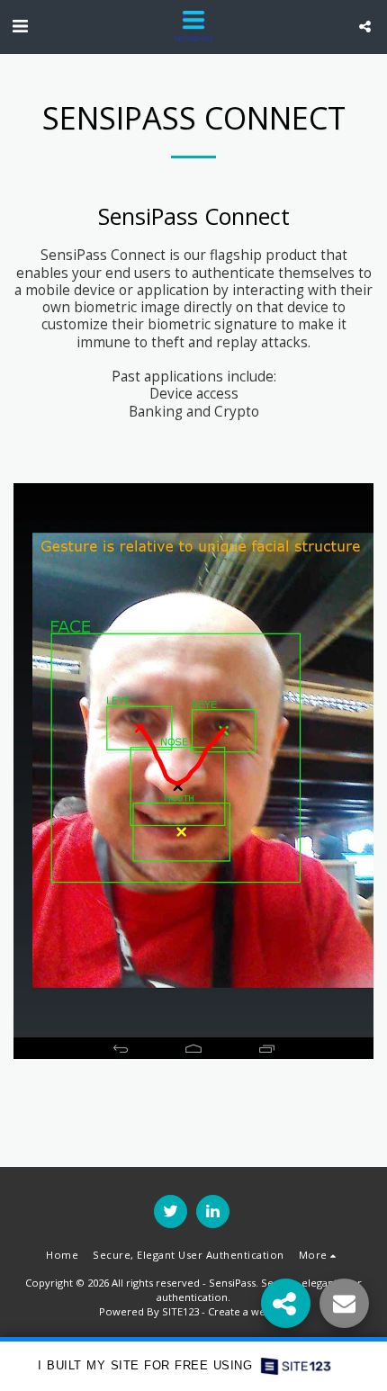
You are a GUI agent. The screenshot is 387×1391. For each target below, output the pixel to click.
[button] (19, 25)
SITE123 (180, 1311)
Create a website (248, 1311)
